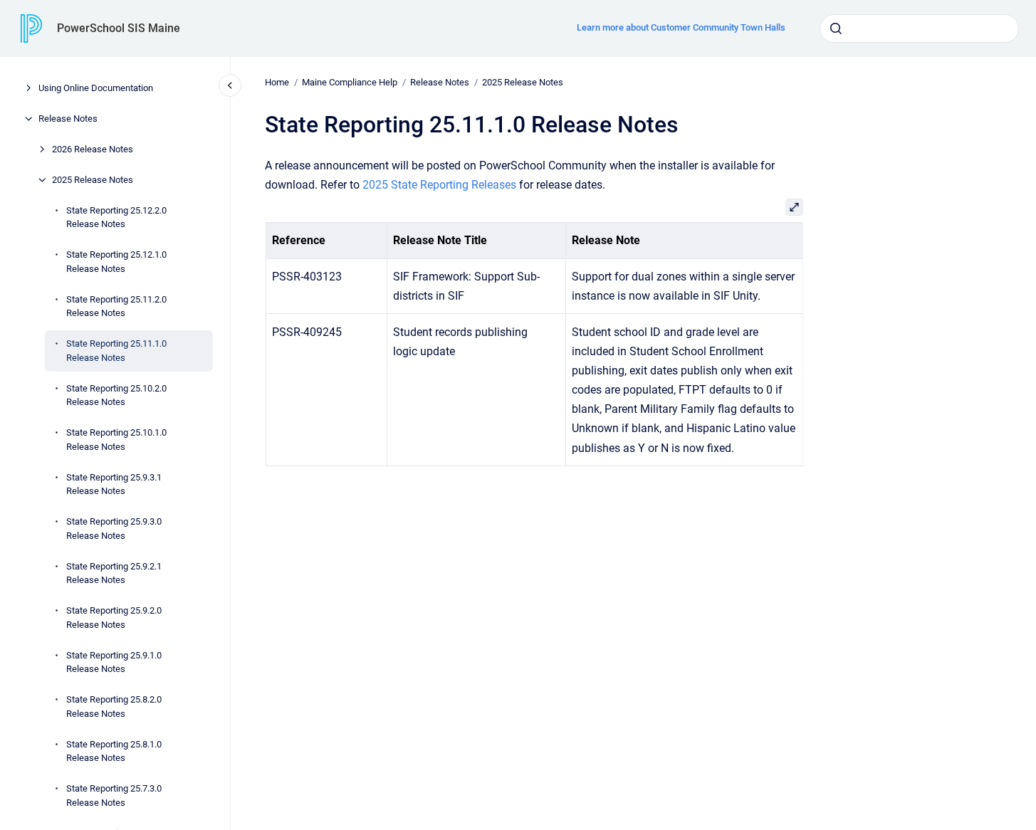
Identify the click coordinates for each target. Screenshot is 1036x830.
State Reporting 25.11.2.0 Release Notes (116, 306)
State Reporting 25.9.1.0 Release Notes (114, 662)
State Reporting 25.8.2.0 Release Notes (114, 706)
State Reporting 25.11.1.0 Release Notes (116, 350)
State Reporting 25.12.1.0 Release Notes (116, 261)
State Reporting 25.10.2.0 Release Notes (116, 395)
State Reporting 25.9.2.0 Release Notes (114, 617)
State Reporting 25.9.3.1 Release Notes (114, 484)
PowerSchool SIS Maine (118, 28)
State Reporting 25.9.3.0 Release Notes (114, 528)
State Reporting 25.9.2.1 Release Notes (114, 573)
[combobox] (919, 28)
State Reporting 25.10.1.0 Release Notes (116, 439)
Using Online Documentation (95, 88)
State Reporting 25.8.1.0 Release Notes (114, 751)
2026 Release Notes (92, 149)
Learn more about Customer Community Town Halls (681, 27)
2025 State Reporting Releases (439, 184)
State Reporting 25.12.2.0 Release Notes (116, 217)
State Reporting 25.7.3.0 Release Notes (114, 795)
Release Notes (68, 118)
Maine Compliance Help (349, 82)
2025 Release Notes (92, 179)
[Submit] (836, 28)
